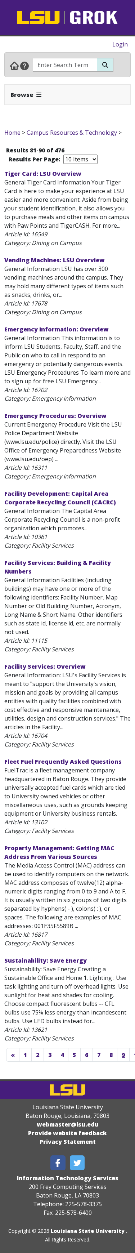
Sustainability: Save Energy (45, 960)
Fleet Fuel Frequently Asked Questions (63, 762)
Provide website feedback (67, 1133)
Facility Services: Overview (45, 666)
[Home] (14, 66)
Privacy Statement (68, 1142)
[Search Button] (105, 65)
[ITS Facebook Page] (58, 1162)
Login (120, 44)
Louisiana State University (88, 1230)
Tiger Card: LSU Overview (42, 174)
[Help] (24, 66)
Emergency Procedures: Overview (55, 416)
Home (12, 133)
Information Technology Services (67, 1178)
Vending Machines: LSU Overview (54, 260)
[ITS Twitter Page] (77, 1162)
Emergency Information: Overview (56, 329)
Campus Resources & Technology (72, 133)
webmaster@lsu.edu (68, 1124)
